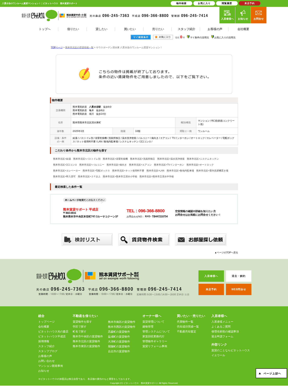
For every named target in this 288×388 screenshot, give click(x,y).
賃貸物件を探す (82, 321)
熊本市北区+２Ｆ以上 (89, 176)
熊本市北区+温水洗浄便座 (171, 158)
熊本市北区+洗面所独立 (142, 158)
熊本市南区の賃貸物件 (121, 321)
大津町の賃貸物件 (119, 341)
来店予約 (250, 3)
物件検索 (181, 3)
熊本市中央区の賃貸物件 (88, 336)
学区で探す (79, 326)
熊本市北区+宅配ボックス (96, 170)
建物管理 (147, 326)
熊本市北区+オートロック (200, 164)
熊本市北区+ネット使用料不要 (128, 170)
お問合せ (259, 18)
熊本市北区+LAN (155, 170)
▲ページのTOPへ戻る (226, 252)
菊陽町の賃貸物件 (119, 346)
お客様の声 (45, 356)
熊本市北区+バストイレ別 (87, 158)
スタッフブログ (47, 351)
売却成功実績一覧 (188, 326)
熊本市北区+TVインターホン (169, 164)
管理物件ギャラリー (154, 341)
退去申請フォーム (222, 336)
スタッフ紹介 (46, 346)
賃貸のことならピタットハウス (230, 350)
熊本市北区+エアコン (140, 164)
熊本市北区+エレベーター (66, 170)
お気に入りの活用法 (224, 37)
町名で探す (79, 331)
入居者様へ (227, 18)
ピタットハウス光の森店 (53, 331)
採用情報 (43, 341)
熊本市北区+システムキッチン (203, 158)
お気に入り (204, 3)
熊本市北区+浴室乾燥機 (115, 158)
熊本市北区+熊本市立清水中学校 (156, 176)
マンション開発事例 (50, 365)
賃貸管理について (153, 321)
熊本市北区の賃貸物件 (86, 341)
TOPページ (57, 47)
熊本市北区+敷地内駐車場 (180, 170)
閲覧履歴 (227, 3)
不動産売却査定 (186, 331)
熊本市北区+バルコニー (91, 164)
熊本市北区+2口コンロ (65, 164)
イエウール (218, 355)
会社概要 (43, 326)
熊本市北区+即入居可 (64, 176)
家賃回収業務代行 (153, 336)
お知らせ (243, 18)
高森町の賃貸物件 (119, 331)
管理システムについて (156, 331)
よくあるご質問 (221, 326)
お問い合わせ (46, 360)
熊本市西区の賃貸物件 (121, 326)
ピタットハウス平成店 (52, 336)
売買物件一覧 (185, 321)
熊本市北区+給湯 (62, 158)
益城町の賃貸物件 (119, 336)
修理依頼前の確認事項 (225, 331)
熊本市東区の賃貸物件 (86, 346)
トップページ (46, 321)
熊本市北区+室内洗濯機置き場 (212, 170)
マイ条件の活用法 (199, 37)
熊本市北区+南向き (117, 164)
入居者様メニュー (222, 321)
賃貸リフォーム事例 (154, 346)
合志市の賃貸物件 (119, 351)
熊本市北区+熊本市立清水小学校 (120, 176)
